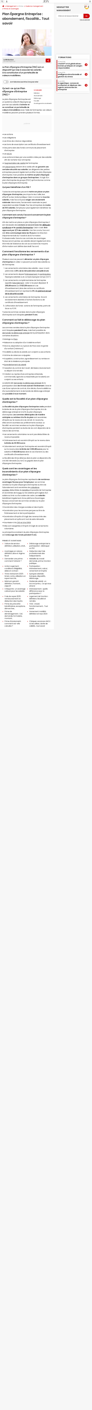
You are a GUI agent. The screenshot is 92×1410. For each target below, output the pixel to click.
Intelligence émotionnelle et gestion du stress (70, 74)
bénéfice (26, 490)
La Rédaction (8, 59)
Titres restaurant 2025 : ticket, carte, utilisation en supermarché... (15, 576)
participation (45, 274)
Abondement (38, 95)
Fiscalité (36, 101)
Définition (36, 93)
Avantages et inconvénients (43, 103)
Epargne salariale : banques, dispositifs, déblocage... (37, 576)
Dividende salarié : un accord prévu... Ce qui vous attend (40, 583)
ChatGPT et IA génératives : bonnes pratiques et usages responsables (70, 65)
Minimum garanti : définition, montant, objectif (12, 583)
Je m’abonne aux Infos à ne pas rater (24, 82)
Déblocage (37, 98)
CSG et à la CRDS (24, 522)
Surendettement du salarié (15, 364)
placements (10, 167)
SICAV (9, 154)
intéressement (31, 274)
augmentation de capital (15, 163)
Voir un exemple (85, 19)
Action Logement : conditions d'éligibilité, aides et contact (13, 568)
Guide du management (34, 6)
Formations (64, 57)
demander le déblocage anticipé (16, 333)
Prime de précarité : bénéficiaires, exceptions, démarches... (14, 606)
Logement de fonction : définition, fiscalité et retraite (38, 598)
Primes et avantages (11, 9)
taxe (20, 493)
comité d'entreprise (24, 227)
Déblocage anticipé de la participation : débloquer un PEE (39, 546)
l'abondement (18, 283)
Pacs (15, 339)
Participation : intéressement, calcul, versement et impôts (38, 568)
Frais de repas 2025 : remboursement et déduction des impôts (13, 598)
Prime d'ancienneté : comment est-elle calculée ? (12, 623)
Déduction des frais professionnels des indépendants (37, 553)
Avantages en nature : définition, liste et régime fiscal (14, 553)
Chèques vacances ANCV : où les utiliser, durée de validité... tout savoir (40, 623)
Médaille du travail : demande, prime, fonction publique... (40, 561)
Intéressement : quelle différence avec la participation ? (38, 591)
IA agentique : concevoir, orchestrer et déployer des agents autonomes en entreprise (69, 85)
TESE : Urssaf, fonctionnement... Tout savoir (38, 606)
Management (11, 6)
